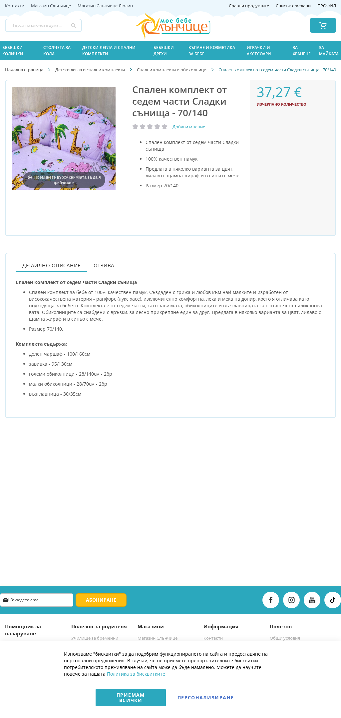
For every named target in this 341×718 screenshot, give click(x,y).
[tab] (51, 265)
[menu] (170, 50)
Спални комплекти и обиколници (171, 70)
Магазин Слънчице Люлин (105, 6)
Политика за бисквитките (136, 674)
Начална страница (24, 70)
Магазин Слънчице (51, 6)
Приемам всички (131, 697)
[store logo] (164, 25)
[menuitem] (19, 50)
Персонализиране (205, 697)
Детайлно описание (51, 265)
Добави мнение (188, 127)
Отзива (104, 265)
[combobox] (43, 25)
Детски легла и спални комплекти (90, 70)
